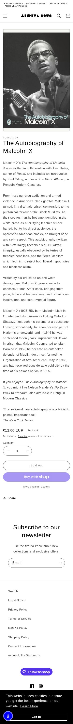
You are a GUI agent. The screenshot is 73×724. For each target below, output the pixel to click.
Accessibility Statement (24, 655)
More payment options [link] (36, 486)
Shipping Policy (18, 637)
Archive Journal (36, 3)
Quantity (8, 442)
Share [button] (12, 498)
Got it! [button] (36, 716)
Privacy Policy (17, 609)
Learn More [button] (29, 706)
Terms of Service (20, 618)
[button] (5, 15)
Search (13, 591)
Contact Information (22, 646)
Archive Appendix (16, 6)
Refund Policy (17, 627)
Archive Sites (58, 3)
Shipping (23, 436)
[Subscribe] (60, 563)
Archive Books (13, 3)
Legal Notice (17, 600)
